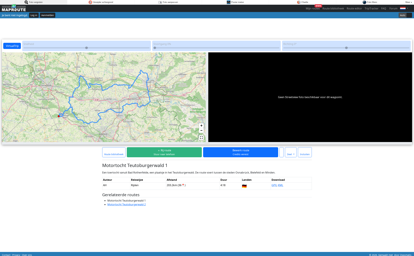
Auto (402, 15)
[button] (59, 115)
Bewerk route (240, 152)
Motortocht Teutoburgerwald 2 (126, 204)
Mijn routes (313, 7)
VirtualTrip (12, 46)
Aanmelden (47, 15)
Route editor (354, 8)
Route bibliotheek (333, 8)
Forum (393, 8)
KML (280, 185)
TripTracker (372, 8)
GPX (274, 185)
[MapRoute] (14, 8)
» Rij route (164, 152)
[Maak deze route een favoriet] (281, 152)
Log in (34, 15)
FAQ (383, 8)
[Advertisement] (207, 29)
